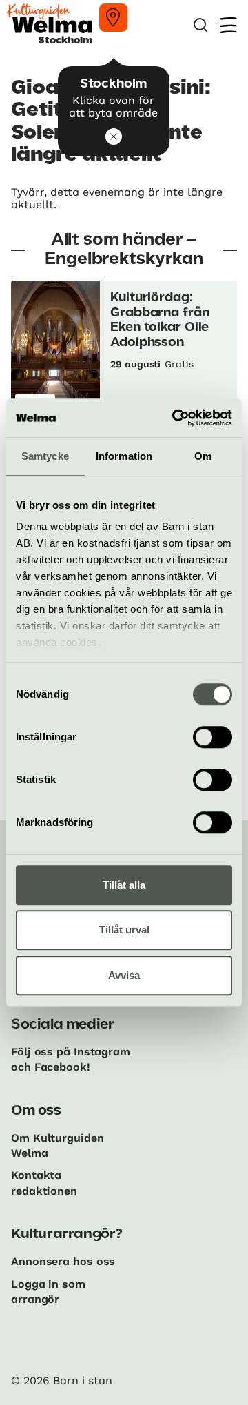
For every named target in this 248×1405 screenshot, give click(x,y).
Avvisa (124, 975)
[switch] (212, 737)
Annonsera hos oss (63, 1261)
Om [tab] (202, 456)
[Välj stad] (113, 17)
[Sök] (200, 25)
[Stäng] (113, 136)
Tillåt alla (124, 885)
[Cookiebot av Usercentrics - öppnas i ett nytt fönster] (175, 418)
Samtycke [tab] (45, 456)
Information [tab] (124, 456)
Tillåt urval (124, 930)
